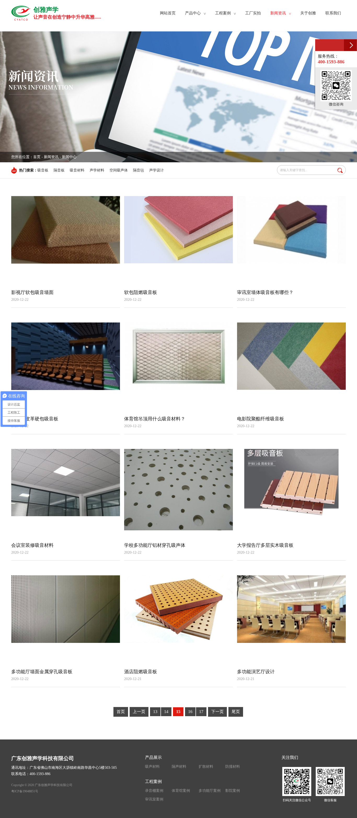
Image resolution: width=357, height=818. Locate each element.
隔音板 (59, 170)
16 (190, 711)
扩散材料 (206, 767)
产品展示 (153, 757)
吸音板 (42, 170)
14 (166, 711)
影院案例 (232, 791)
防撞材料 (232, 767)
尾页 (236, 711)
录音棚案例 (154, 791)
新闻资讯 (51, 157)
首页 (37, 157)
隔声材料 (179, 767)
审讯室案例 (154, 799)
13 (155, 711)
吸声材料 (152, 767)
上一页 (139, 711)
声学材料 (97, 170)
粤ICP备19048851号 (24, 791)
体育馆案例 (181, 791)
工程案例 (153, 781)
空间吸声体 (119, 170)
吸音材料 (77, 170)
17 (201, 711)
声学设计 (156, 170)
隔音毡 (138, 170)
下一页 (217, 711)
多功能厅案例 (210, 791)
